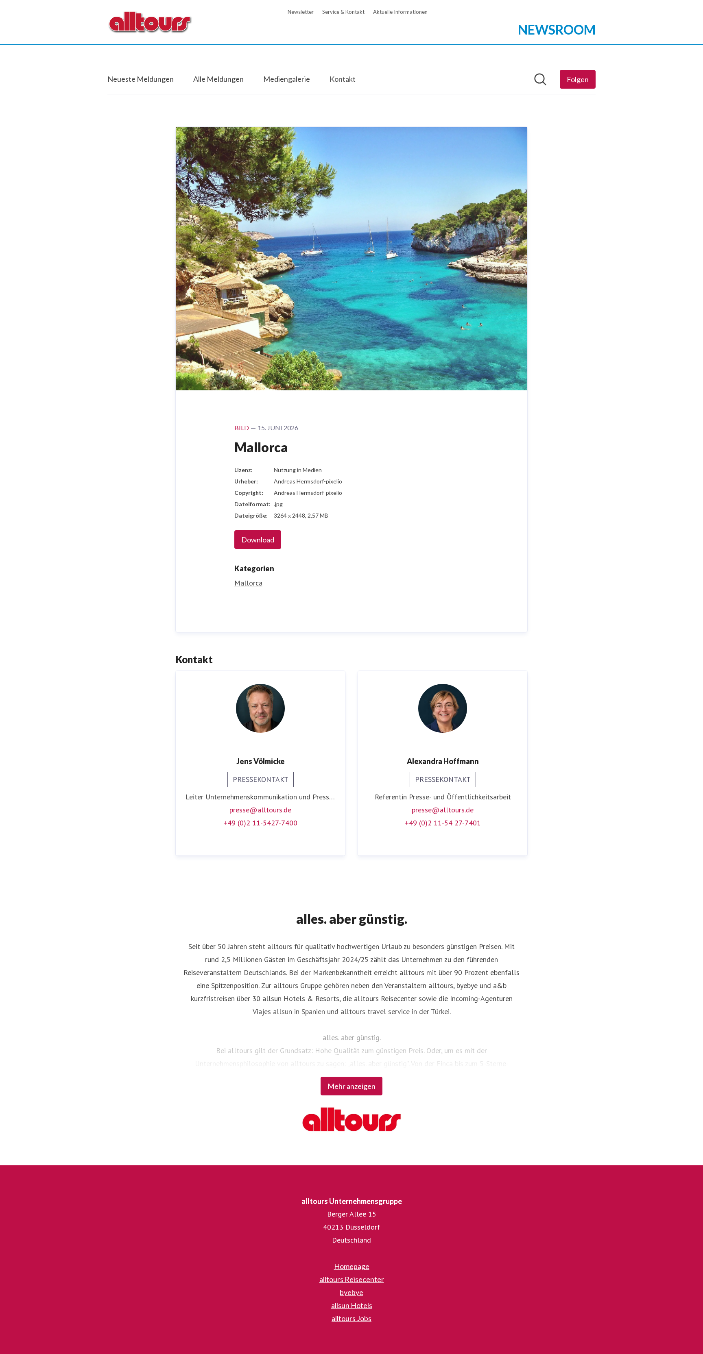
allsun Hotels (351, 1305)
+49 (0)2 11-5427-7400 (260, 822)
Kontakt (343, 78)
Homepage (351, 1266)
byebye (351, 1292)
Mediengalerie (286, 78)
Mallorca (248, 583)
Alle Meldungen (218, 78)
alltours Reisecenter (351, 1279)
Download (257, 539)
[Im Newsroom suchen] (540, 79)
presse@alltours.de (260, 809)
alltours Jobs (351, 1318)
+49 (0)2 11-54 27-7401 (443, 822)
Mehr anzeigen (351, 1086)
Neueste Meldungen (140, 78)
